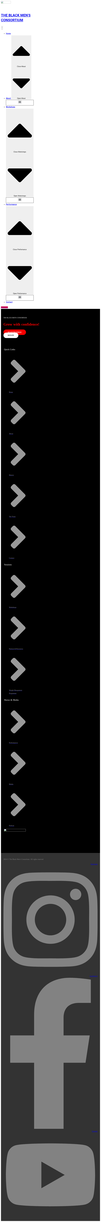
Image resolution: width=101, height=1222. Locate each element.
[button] (20, 102)
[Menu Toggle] (2, 28)
